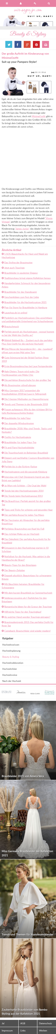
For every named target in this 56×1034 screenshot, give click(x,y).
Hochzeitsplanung (11, 650)
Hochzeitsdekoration (12, 662)
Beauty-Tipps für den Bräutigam (20, 565)
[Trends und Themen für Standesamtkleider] (28, 898)
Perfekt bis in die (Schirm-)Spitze (20, 466)
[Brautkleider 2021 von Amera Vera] (28, 740)
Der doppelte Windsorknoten (19, 423)
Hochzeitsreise (9, 675)
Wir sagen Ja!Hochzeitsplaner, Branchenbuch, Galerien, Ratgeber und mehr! (28, 11)
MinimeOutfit (39, 116)
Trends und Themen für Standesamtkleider (27, 934)
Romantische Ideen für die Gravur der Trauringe (28, 606)
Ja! (3, 1023)
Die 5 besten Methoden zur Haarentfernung (26, 399)
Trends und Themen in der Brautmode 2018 (26, 404)
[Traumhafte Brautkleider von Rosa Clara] (35, 695)
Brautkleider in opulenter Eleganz (21, 272)
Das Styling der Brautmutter (18, 262)
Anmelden (21, 3)
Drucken (45, 44)
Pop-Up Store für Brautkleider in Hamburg (25, 307)
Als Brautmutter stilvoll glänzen (20, 385)
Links (23, 1030)
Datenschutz (45, 1023)
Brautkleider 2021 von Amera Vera (23, 776)
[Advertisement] (28, 158)
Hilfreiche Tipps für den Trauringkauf (22, 611)
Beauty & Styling (10, 656)
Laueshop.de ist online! (15, 312)
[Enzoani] (6, 692)
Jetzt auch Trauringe (14, 267)
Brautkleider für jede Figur (17, 418)
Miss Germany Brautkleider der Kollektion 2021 (27, 853)
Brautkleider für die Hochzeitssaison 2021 (25, 302)
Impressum (7, 1030)
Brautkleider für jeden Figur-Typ (20, 442)
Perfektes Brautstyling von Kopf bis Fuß (24, 528)
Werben (43, 1030)
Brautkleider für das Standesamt (20, 292)
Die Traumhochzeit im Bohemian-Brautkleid (26, 452)
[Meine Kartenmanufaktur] (49, 693)
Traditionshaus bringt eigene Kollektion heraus (27, 278)
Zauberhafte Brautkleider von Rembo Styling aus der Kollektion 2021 (24, 1012)
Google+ (27, 44)
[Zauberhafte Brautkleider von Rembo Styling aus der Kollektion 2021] (28, 978)
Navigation (7, 3)
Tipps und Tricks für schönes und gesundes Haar (28, 509)
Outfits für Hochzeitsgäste (17, 437)
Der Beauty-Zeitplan (14, 570)
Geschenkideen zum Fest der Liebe (21, 297)
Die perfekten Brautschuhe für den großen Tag (27, 380)
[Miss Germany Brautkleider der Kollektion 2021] (28, 819)
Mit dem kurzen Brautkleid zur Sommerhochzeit (28, 592)
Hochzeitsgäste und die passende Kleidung (25, 471)
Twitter (8, 44)
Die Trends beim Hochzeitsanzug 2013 (23, 496)
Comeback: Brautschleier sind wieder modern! (27, 630)
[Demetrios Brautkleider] (21, 691)
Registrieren (35, 3)
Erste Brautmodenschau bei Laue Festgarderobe (28, 366)
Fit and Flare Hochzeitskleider (19, 447)
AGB (22, 1023)
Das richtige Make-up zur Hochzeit (21, 534)
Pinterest (36, 44)
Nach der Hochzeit (11, 681)
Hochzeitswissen (10, 644)
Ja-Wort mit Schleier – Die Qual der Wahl (25, 485)
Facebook (18, 44)
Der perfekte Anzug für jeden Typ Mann (24, 515)
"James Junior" (22, 228)
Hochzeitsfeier (9, 668)
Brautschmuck (11, 326)
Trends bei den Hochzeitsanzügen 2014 (24, 490)
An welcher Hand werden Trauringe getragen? (27, 617)
